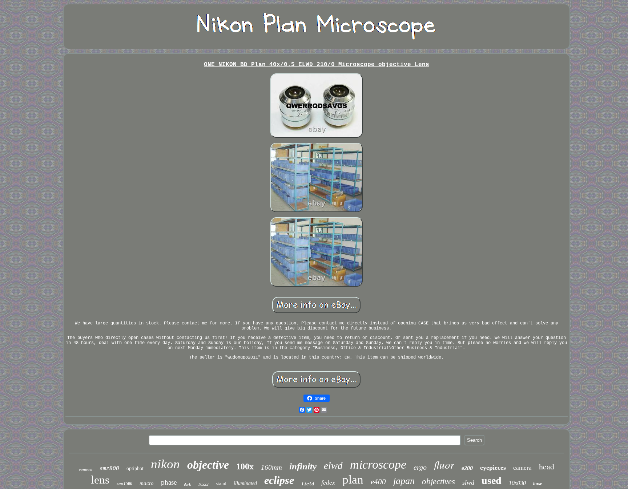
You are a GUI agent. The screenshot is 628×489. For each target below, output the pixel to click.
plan (352, 479)
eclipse (279, 480)
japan (404, 481)
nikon (165, 464)
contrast (85, 469)
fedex (328, 482)
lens (100, 479)
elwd (333, 465)
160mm (271, 467)
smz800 (109, 468)
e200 (467, 468)
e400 (378, 481)
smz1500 (124, 483)
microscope (378, 464)
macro (147, 483)
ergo (420, 467)
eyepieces (493, 467)
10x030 (517, 483)
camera (522, 467)
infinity (303, 466)
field (307, 483)
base (537, 483)
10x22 (203, 484)
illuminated (245, 483)
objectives (438, 481)
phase (169, 482)
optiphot (135, 468)
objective (208, 464)
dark (187, 484)
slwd (468, 482)
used (492, 480)
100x (245, 466)
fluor (444, 464)
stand (221, 483)
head (546, 466)
